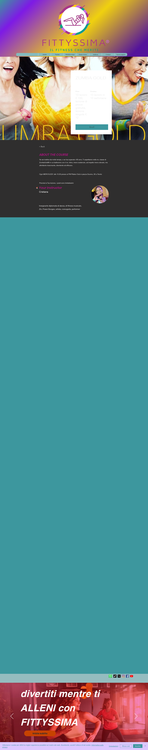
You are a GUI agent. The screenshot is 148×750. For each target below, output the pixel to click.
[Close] (145, 746)
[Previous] (12, 716)
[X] (119, 676)
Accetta (137, 746)
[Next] (136, 716)
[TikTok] (114, 676)
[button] (92, 127)
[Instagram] (123, 676)
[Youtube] (131, 676)
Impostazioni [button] (113, 746)
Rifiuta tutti (126, 746)
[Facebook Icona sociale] (127, 676)
